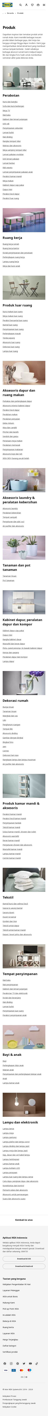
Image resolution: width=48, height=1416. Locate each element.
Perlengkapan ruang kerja (14, 257)
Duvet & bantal (9, 917)
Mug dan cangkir (10, 427)
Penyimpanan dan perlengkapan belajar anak (22, 1074)
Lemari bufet (8, 132)
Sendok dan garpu (10, 436)
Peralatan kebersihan (12, 512)
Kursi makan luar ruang (13, 311)
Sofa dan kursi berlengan (13, 106)
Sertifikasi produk (10, 1352)
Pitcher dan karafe (11, 432)
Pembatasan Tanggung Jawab (15, 1399)
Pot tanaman (8, 580)
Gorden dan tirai (10, 921)
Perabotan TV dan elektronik (15, 993)
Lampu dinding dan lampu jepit (16, 1146)
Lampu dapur (8, 661)
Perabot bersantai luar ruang (15, 320)
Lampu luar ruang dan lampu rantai (18, 1177)
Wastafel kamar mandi (12, 849)
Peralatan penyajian (11, 419)
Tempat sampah (10, 517)
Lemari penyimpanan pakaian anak (18, 172)
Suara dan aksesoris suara (14, 1198)
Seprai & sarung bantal (12, 908)
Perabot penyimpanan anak (15, 1015)
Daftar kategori (9, 1345)
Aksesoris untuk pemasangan (15, 1194)
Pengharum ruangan (11, 724)
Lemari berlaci (9, 163)
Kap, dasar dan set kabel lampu (16, 1155)
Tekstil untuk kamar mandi (14, 930)
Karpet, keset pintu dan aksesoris (17, 934)
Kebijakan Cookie (10, 1407)
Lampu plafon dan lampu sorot (16, 1141)
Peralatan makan (10, 414)
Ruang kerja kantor (11, 248)
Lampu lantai (8, 1128)
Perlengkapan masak (12, 333)
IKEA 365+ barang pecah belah (16, 458)
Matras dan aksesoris (12, 145)
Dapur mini (7, 189)
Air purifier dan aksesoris (13, 526)
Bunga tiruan (8, 707)
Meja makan (8, 180)
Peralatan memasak (11, 445)
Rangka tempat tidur (12, 141)
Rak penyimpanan (10, 984)
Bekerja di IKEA (9, 1321)
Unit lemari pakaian (11, 159)
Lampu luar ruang (10, 351)
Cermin (6, 751)
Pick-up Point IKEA (11, 1309)
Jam (4, 746)
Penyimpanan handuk (12, 823)
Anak (5, 1078)
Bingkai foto (8, 742)
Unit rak (6, 123)
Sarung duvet (8, 912)
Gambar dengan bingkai (13, 737)
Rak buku (7, 115)
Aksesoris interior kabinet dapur (16, 405)
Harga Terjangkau (10, 1339)
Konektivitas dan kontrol (13, 1185)
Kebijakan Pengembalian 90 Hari (17, 1284)
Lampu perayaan (10, 1172)
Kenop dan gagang (11, 652)
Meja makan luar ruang (13, 316)
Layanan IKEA (9, 1333)
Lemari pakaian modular (13, 154)
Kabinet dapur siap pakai (13, 185)
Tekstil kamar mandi (11, 827)
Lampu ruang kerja (11, 261)
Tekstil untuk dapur (11, 925)
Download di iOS (24, 1259)
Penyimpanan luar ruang (13, 329)
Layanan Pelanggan (11, 1290)
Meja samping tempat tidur (15, 150)
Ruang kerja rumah (11, 244)
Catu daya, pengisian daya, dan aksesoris (20, 1181)
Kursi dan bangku (10, 101)
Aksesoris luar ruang (11, 342)
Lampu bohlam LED (11, 1168)
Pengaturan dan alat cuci (13, 521)
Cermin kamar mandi (12, 858)
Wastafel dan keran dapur (14, 643)
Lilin (4, 720)
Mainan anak (8, 1070)
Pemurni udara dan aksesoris (15, 1190)
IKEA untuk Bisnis (10, 1296)
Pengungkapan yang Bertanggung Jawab (19, 1403)
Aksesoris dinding (10, 733)
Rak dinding (8, 137)
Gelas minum (8, 423)
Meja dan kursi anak (11, 266)
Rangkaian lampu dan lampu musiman (19, 759)
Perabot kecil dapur (11, 194)
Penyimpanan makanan (13, 449)
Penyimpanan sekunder (13, 128)
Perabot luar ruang (11, 198)
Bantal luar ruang (10, 325)
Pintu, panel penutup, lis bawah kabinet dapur (22, 648)
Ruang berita (8, 1327)
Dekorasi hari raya (10, 755)
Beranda (10, 13)
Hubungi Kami (9, 1302)
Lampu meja (8, 1133)
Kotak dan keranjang (12, 997)
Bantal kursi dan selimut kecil (15, 903)
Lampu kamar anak (11, 1083)
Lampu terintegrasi (11, 1159)
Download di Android (24, 1266)
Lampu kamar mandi (12, 853)
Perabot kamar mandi (12, 176)
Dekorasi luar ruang (11, 346)
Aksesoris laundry (10, 508)
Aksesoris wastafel (11, 836)
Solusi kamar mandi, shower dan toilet (19, 831)
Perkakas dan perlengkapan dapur (17, 401)
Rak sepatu (7, 167)
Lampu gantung (9, 1137)
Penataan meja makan (12, 440)
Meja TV (6, 110)
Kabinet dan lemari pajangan (15, 119)
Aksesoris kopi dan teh (12, 454)
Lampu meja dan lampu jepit (15, 1150)
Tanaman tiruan (9, 576)
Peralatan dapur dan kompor (15, 657)
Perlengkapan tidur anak (13, 1065)
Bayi (4, 1061)
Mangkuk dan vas (10, 715)
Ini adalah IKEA (9, 1315)
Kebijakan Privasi (9, 1396)
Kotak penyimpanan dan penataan (18, 252)
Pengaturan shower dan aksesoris (17, 845)
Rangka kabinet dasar (12, 639)
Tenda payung (9, 338)
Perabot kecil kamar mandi (14, 818)
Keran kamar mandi (11, 840)
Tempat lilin (8, 729)
